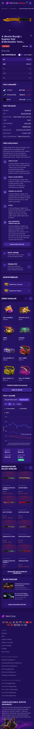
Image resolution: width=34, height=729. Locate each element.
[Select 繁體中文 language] (12, 625)
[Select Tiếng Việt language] (30, 622)
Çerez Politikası (7, 645)
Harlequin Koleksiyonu (9, 675)
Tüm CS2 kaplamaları (8, 683)
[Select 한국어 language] (18, 625)
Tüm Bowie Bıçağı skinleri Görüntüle (17, 572)
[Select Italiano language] (17, 622)
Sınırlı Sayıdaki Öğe (8, 669)
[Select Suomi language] (25, 625)
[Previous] (26, 298)
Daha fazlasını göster (17, 604)
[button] (9, 483)
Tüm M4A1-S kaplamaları (10, 689)
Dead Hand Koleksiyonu (9, 666)
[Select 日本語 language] (15, 625)
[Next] (30, 298)
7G (6, 404)
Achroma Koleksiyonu (9, 672)
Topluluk (4, 633)
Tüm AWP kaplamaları (9, 692)
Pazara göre (24, 399)
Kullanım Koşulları (7, 642)
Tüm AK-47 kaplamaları (9, 686)
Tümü (19, 404)
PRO (3, 636)
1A (9, 404)
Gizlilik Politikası (7, 639)
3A (13, 404)
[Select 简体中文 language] (8, 625)
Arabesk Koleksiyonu (8, 660)
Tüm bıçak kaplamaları (9, 695)
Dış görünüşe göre (11, 399)
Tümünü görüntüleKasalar (17, 385)
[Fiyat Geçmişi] (17, 84)
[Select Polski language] (20, 622)
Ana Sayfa (5, 8)
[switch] (20, 55)
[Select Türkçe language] (27, 622)
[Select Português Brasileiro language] (24, 622)
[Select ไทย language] (22, 625)
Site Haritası (5, 652)
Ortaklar (4, 649)
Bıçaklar (13, 8)
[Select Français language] (13, 622)
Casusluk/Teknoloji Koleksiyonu (12, 663)
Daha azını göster (17, 244)
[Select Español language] (6, 622)
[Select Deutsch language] (10, 622)
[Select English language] (3, 622)
